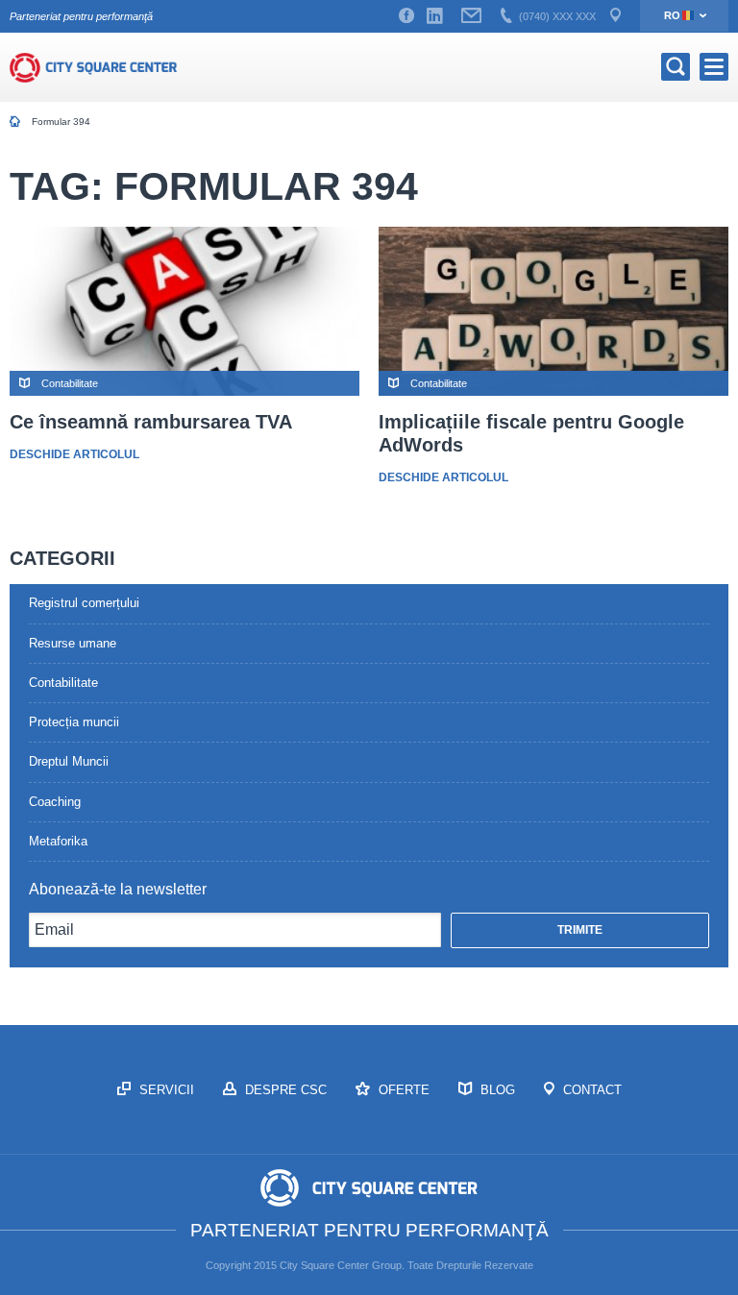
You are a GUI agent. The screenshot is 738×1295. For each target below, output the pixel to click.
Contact (590, 1090)
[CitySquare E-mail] (471, 16)
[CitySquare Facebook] (406, 16)
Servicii (164, 1090)
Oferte (402, 1090)
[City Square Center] (94, 67)
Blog (496, 1090)
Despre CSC (284, 1090)
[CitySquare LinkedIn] (434, 16)
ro (672, 15)
